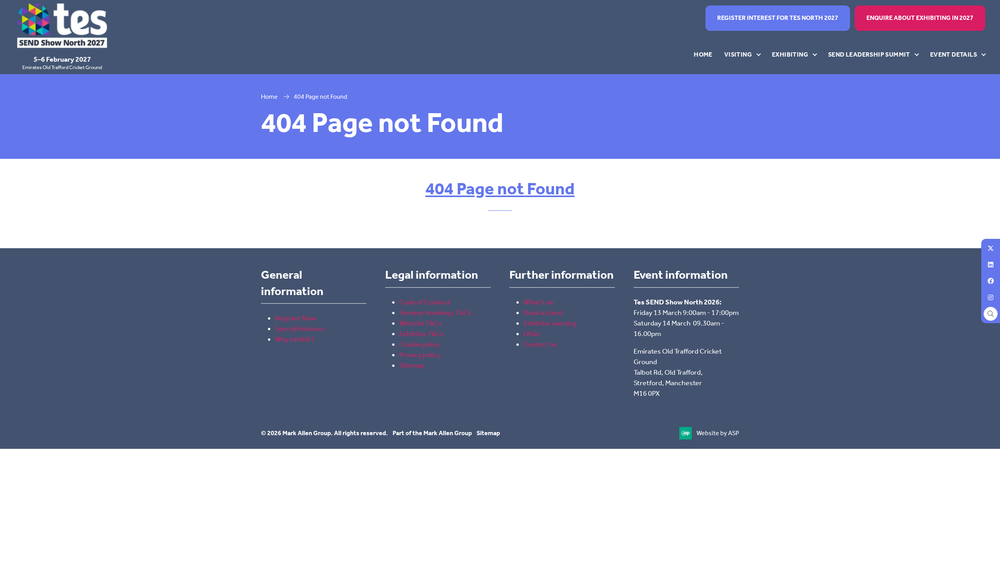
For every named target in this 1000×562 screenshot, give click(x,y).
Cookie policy (419, 344)
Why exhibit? (294, 339)
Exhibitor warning (550, 323)
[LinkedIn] (991, 265)
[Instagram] (991, 297)
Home (269, 96)
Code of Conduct (425, 302)
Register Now (295, 318)
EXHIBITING (790, 54)
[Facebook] (991, 281)
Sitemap (411, 365)
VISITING (738, 54)
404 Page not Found (500, 188)
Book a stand (542, 312)
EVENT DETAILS (953, 54)
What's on (538, 302)
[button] (777, 18)
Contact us (540, 344)
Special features (300, 328)
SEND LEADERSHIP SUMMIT (869, 54)
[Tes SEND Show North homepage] (62, 26)
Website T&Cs (420, 323)
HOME (703, 54)
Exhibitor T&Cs (422, 333)
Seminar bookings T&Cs (435, 312)
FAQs (531, 333)
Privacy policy (420, 354)
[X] (991, 248)
